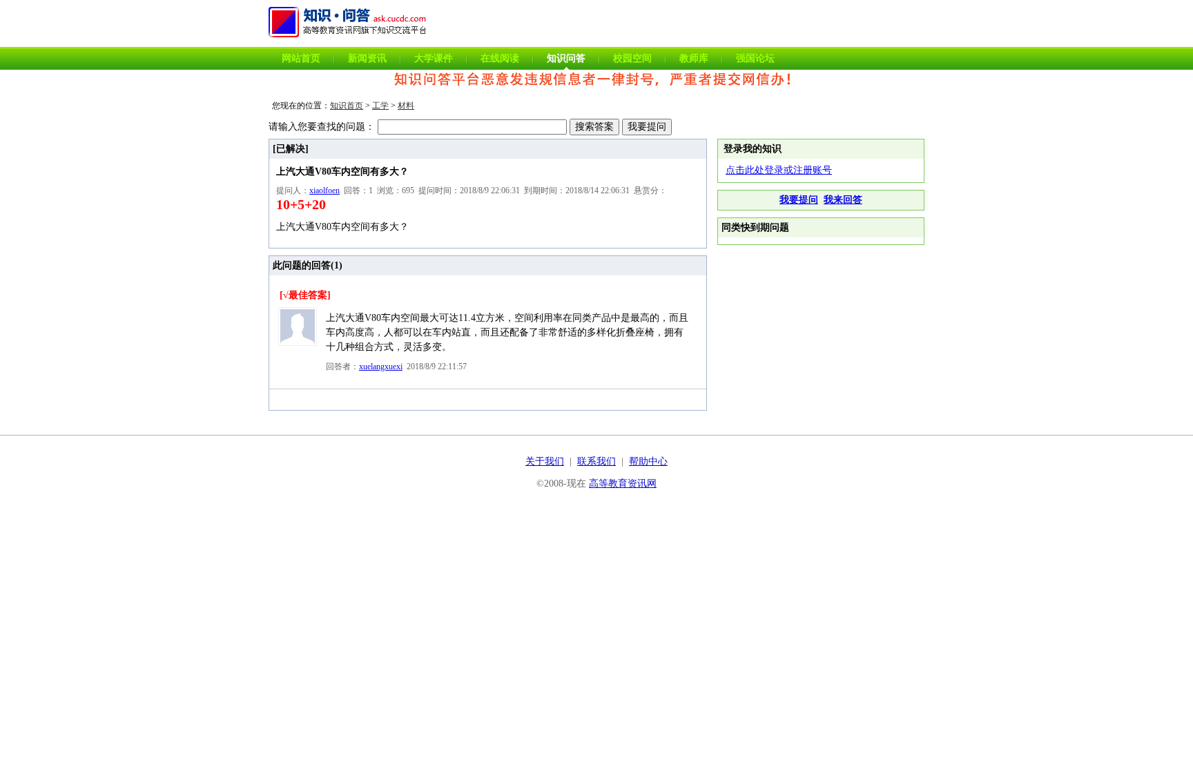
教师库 (693, 58)
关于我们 (544, 461)
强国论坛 (755, 58)
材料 (406, 105)
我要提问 (798, 200)
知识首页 (346, 105)
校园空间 (632, 58)
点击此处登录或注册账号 (779, 170)
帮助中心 (648, 461)
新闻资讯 (367, 58)
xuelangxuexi (380, 366)
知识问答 (566, 58)
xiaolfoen (324, 190)
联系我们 (596, 461)
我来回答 (843, 200)
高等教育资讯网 (623, 483)
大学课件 (433, 58)
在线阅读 (500, 58)
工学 (380, 105)
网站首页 (301, 58)
